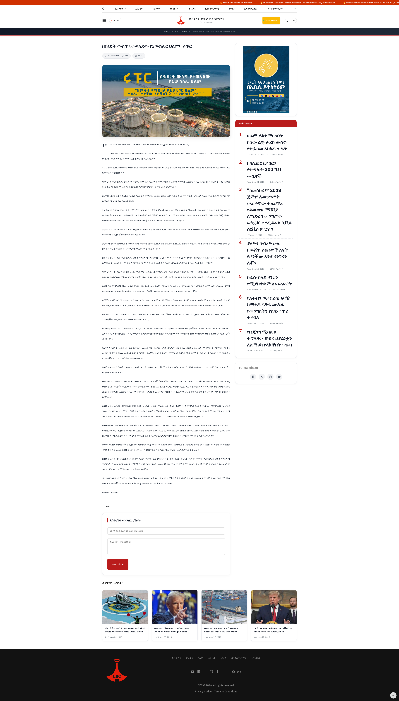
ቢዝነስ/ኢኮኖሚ (212, 8)
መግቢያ (166, 31)
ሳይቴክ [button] (172, 8)
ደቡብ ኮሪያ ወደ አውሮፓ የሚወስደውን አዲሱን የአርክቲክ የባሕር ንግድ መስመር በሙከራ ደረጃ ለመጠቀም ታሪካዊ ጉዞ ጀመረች (224, 630)
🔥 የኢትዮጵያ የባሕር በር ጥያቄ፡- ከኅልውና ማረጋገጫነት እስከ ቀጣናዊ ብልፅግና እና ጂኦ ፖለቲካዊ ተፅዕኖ (250, 2)
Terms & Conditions (225, 692)
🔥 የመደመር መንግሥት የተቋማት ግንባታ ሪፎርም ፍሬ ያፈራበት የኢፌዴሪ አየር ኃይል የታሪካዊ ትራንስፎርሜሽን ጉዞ (337, 2)
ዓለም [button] (155, 8)
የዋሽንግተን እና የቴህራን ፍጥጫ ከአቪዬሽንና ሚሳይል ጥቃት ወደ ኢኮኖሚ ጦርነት (273, 630)
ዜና (176, 31)
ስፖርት (232, 8)
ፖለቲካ (189, 658)
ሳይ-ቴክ (212, 658)
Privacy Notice (203, 692)
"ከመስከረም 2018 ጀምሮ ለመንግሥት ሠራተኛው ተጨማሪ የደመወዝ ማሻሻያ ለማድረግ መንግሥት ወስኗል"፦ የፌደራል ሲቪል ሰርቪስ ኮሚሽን (269, 210)
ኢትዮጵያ (176, 658)
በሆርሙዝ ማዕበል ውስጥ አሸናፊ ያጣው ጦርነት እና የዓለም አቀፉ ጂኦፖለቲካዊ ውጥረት (171, 630)
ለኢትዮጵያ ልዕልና (206, 22)
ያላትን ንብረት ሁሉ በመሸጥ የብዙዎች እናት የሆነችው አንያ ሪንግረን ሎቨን (267, 253)
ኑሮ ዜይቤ (191, 8)
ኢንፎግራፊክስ (250, 8)
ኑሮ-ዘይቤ (255, 658)
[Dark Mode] (294, 20)
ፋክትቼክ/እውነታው (274, 8)
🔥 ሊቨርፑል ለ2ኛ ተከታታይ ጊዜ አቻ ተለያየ (188, 2)
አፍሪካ (223, 658)
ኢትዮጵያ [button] (119, 8)
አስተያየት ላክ (117, 564)
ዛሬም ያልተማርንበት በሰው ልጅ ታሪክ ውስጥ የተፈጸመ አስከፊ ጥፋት (267, 142)
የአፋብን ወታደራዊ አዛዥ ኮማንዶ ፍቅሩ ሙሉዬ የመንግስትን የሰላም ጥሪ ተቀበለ (269, 308)
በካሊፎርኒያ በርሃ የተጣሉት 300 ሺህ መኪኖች (264, 169)
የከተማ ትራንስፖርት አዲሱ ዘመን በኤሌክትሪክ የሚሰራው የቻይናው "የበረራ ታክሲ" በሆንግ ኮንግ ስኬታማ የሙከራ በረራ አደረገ (125, 630)
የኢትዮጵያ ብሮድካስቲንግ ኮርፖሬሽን (206, 19)
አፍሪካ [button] (138, 8)
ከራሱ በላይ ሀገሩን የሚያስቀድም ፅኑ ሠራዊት (269, 280)
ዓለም (184, 31)
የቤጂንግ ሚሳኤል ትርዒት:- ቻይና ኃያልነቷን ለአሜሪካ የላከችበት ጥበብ (269, 338)
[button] (295, 8)
